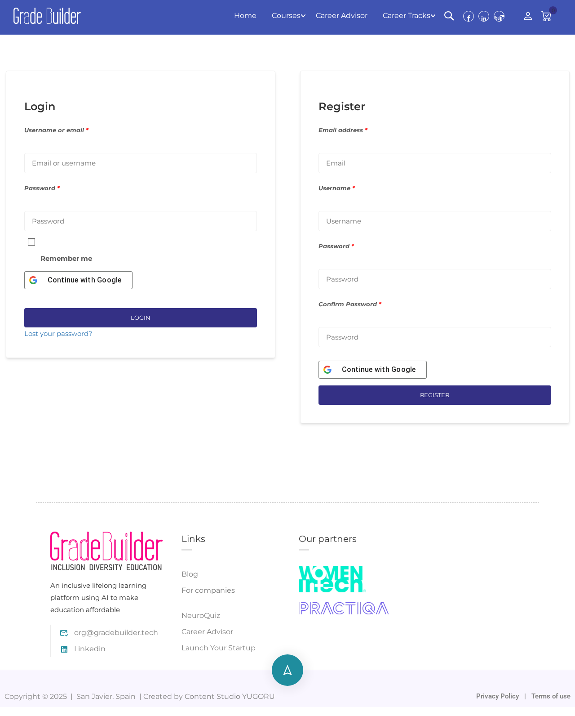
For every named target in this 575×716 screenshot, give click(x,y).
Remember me (66, 258)
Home (245, 15)
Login (140, 317)
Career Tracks (406, 15)
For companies (208, 590)
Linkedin (90, 648)
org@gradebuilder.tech (116, 632)
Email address (342, 130)
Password (42, 188)
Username (336, 188)
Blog (189, 574)
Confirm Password (349, 304)
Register (434, 394)
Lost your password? (58, 333)
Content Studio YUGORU (230, 696)
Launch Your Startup (218, 648)
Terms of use (551, 696)
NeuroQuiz (200, 615)
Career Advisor (341, 15)
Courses (286, 15)
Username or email (56, 130)
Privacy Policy (498, 696)
